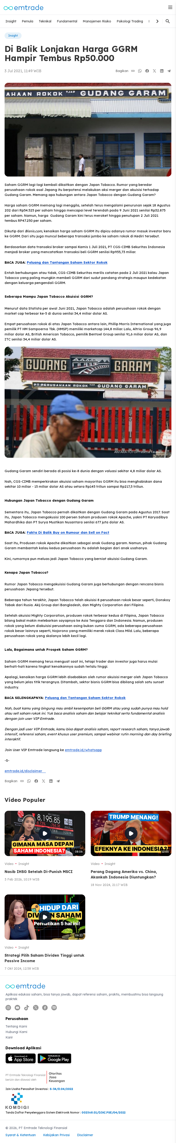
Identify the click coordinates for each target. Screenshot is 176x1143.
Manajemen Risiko (97, 21)
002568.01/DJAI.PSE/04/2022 (104, 1112)
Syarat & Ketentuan (21, 1135)
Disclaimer (85, 1135)
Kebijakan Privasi (56, 1135)
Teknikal (45, 21)
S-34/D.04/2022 (61, 1089)
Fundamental (67, 21)
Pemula (27, 21)
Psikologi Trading (130, 21)
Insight (11, 21)
